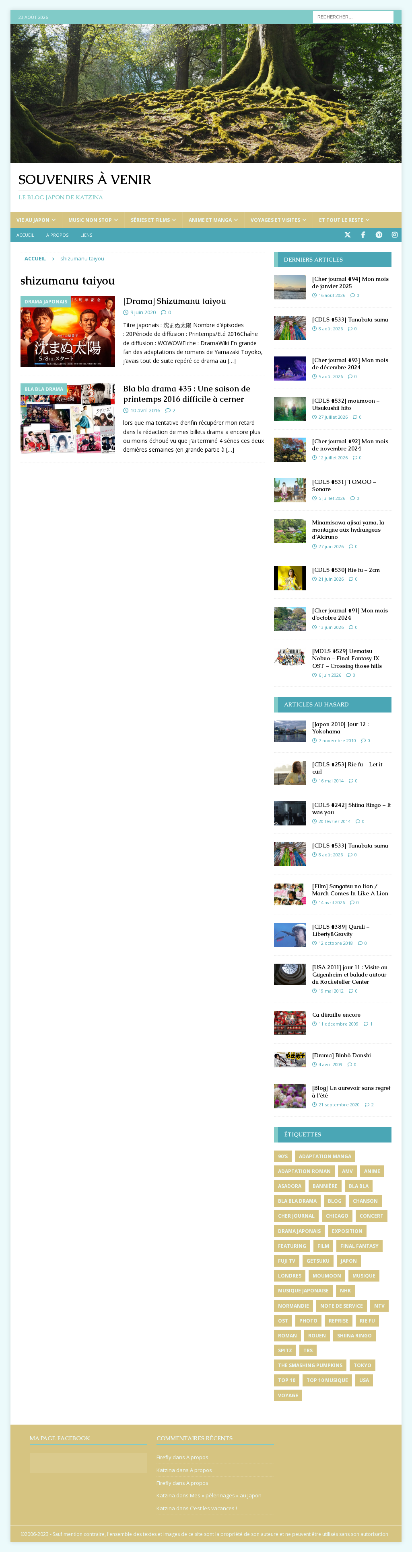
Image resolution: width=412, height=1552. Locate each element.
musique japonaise (303, 1290)
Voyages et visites (275, 220)
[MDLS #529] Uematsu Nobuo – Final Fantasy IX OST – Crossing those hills (347, 658)
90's (283, 1156)
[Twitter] (347, 235)
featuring (292, 1246)
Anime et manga (210, 220)
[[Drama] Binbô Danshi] (290, 1059)
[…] (232, 360)
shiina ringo (354, 1335)
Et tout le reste (341, 220)
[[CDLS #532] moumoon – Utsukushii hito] (290, 409)
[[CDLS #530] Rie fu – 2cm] (290, 578)
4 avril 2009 (330, 1064)
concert (371, 1215)
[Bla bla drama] (68, 418)
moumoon (327, 1275)
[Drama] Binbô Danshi (341, 1055)
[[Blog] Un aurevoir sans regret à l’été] (290, 1096)
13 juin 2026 (331, 627)
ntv (379, 1305)
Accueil (25, 235)
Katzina (166, 1470)
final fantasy (359, 1246)
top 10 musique (327, 1380)
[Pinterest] (379, 235)
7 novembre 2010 (337, 740)
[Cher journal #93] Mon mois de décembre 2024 (350, 363)
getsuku (318, 1260)
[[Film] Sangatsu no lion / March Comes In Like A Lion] (290, 894)
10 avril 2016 (145, 410)
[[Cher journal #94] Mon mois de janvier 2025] (290, 287)
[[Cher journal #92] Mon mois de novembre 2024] (290, 450)
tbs (308, 1350)
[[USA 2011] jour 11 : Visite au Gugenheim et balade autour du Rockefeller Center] (290, 974)
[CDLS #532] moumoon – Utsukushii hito (345, 404)
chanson (365, 1201)
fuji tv (286, 1260)
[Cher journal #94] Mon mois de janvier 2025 (350, 282)
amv (347, 1171)
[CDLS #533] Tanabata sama (350, 319)
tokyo (362, 1365)
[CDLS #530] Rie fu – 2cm (346, 569)
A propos (57, 235)
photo (308, 1320)
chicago (337, 1215)
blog (335, 1201)
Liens (86, 235)
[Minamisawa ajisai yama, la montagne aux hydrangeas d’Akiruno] (290, 531)
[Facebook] (363, 235)
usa (364, 1380)
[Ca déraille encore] (290, 1023)
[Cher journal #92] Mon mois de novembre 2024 (350, 445)
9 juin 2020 (143, 312)
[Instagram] (394, 235)
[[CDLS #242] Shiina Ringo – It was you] (290, 813)
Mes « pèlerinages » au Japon (226, 1495)
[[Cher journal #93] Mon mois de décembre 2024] (290, 368)
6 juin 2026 (330, 675)
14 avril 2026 (332, 902)
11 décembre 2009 (338, 1024)
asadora (289, 1186)
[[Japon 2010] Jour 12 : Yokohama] (290, 731)
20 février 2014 (334, 821)
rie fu (367, 1320)
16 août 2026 (332, 295)
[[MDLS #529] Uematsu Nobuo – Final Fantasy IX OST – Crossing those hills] (290, 656)
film (323, 1246)
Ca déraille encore (336, 1014)
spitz (285, 1350)
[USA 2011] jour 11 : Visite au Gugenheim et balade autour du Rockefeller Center (349, 974)
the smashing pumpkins (310, 1365)
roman (287, 1335)
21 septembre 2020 (339, 1105)
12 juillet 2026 (333, 458)
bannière (325, 1186)
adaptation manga (325, 1156)
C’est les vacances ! (213, 1508)
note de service (341, 1305)
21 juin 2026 (331, 579)
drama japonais (299, 1231)
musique (363, 1275)
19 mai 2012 (331, 991)
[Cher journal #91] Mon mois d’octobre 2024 (350, 614)
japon (349, 1260)
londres (289, 1275)
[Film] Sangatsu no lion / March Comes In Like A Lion (350, 889)
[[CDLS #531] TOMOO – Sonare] (290, 490)
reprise (338, 1320)
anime (372, 1171)
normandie (293, 1305)
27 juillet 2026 (333, 417)
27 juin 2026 (331, 546)
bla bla (359, 1186)
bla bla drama (297, 1201)
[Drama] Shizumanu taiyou (174, 301)
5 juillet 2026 (332, 498)
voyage (288, 1395)
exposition (347, 1231)
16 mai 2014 (331, 781)
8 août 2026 (331, 329)
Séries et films (150, 220)
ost (283, 1320)
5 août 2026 (331, 376)
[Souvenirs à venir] (206, 158)
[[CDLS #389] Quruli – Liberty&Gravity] (290, 935)
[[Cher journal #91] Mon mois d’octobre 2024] (290, 619)
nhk (345, 1290)
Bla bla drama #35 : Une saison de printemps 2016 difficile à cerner (186, 393)
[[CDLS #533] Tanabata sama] (290, 328)
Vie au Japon (32, 220)
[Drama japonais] (68, 331)
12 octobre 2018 (336, 943)
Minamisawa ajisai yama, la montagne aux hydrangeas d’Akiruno (348, 530)
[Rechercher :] (353, 16)
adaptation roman (304, 1171)
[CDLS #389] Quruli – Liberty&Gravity (340, 930)
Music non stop (90, 220)
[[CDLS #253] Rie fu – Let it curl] (290, 773)
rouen (317, 1335)
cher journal (296, 1215)
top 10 (286, 1380)
